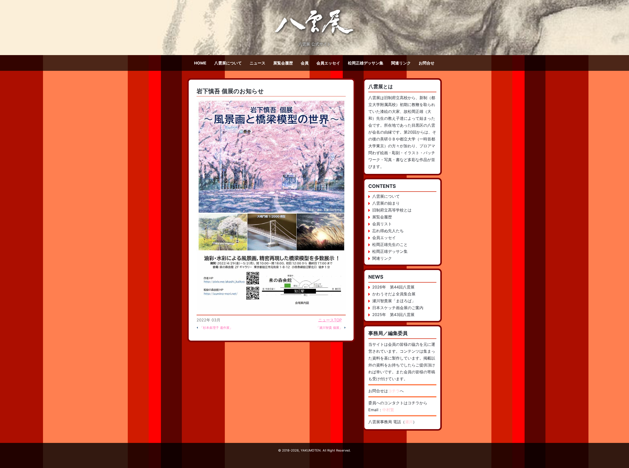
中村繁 (388, 409)
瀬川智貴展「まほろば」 (393, 300)
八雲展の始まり (386, 203)
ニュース (257, 62)
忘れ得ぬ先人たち (388, 230)
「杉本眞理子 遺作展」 (216, 328)
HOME (200, 62)
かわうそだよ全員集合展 (393, 293)
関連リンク (401, 62)
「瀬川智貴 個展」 (329, 328)
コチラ (394, 390)
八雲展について (228, 62)
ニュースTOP (330, 319)
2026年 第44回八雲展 (393, 287)
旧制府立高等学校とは (392, 210)
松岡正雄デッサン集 (365, 62)
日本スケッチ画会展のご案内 (397, 307)
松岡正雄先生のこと (390, 244)
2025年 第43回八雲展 (393, 314)
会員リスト (382, 223)
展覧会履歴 (283, 62)
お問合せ (426, 62)
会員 (305, 62)
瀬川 (409, 421)
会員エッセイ (328, 62)
